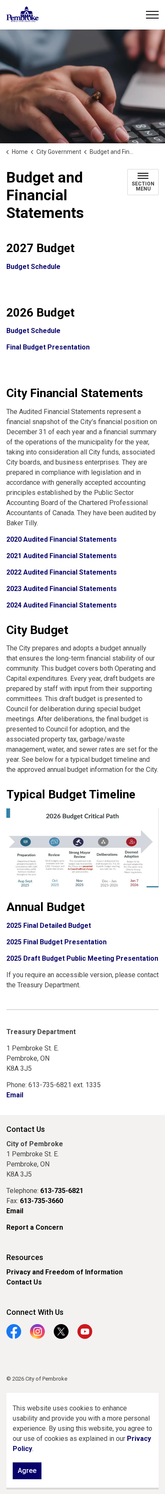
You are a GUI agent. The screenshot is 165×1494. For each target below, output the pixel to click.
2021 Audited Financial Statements (61, 556)
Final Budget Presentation (48, 347)
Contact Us (24, 1282)
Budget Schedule (33, 267)
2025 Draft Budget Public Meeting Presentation (82, 958)
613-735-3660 (41, 1201)
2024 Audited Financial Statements (61, 605)
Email (14, 1095)
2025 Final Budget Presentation (56, 942)
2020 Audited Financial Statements (61, 539)
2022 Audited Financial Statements (61, 572)
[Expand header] (152, 15)
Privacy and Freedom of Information (64, 1272)
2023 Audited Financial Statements (61, 589)
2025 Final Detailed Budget (48, 926)
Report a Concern (34, 1227)
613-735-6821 (61, 1191)
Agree (27, 1471)
